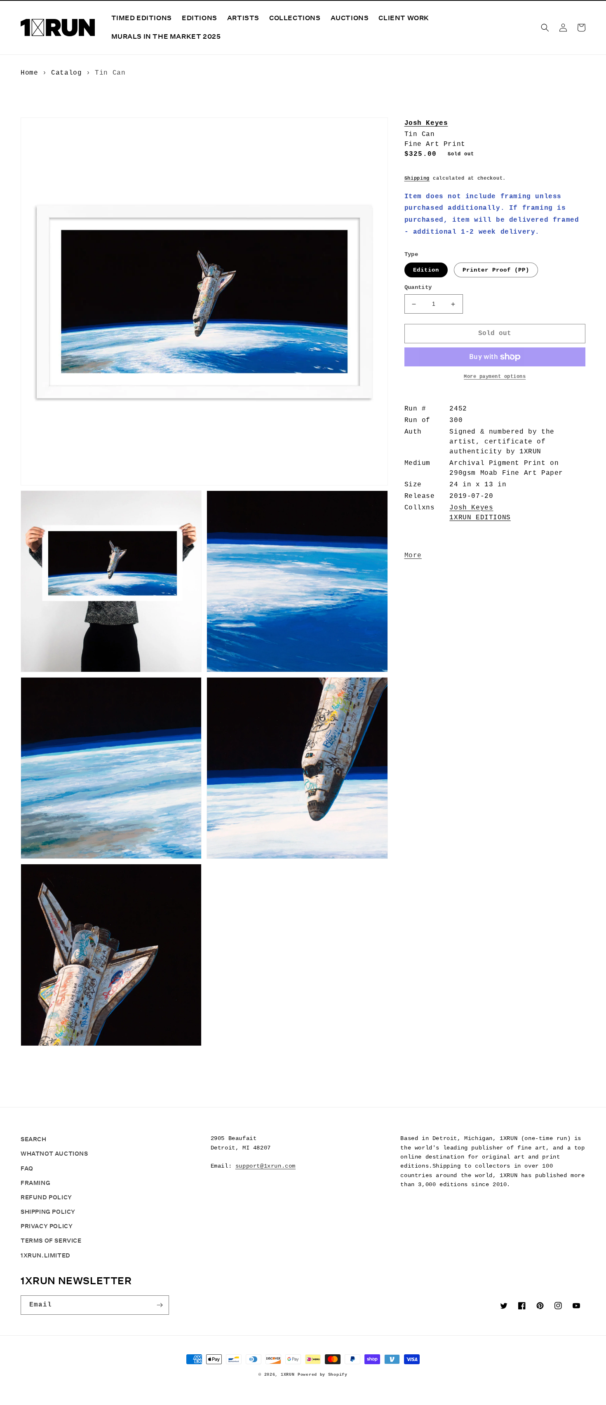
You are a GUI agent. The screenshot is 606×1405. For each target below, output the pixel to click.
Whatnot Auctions (54, 1153)
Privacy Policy (47, 1226)
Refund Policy (46, 1197)
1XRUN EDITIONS (479, 517)
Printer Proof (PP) (496, 270)
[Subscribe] (159, 1305)
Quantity (418, 287)
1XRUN (288, 1374)
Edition (426, 270)
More (413, 555)
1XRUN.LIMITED (45, 1255)
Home (29, 73)
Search (34, 1139)
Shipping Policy (48, 1211)
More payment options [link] (495, 377)
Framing (35, 1183)
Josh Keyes (426, 123)
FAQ (27, 1168)
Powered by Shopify (323, 1374)
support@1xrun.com (265, 1166)
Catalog (66, 73)
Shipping (417, 178)
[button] (545, 28)
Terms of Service (51, 1240)
